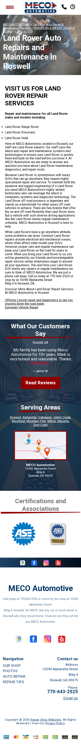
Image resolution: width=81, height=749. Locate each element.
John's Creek (62, 417)
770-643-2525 (60, 276)
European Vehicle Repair (21, 307)
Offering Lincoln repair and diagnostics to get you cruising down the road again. (39, 302)
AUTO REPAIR (14, 676)
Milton (51, 421)
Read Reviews (40, 383)
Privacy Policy (55, 723)
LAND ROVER (24, 31)
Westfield (18, 421)
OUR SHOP (12, 666)
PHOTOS (10, 671)
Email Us (71, 698)
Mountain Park (36, 421)
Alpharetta (29, 417)
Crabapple (45, 417)
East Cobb (40, 425)
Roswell (15, 417)
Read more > (40, 363)
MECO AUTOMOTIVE (16, 24)
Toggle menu (10, 7)
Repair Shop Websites (46, 719)
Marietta (63, 421)
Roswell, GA (40, 342)
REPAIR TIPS (13, 682)
